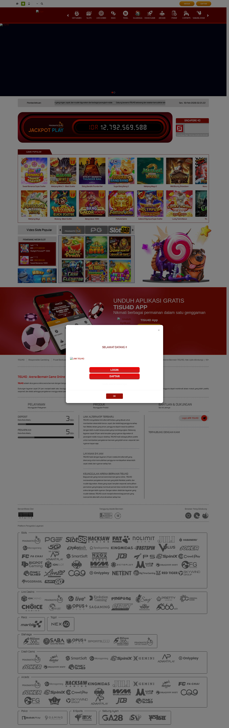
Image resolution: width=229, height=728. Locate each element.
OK (114, 396)
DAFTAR (114, 376)
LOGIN (114, 369)
